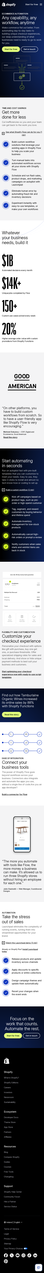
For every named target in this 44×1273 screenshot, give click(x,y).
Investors (8, 1092)
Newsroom (9, 1097)
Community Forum (12, 1196)
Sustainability (10, 1102)
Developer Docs (11, 1117)
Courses (7, 1167)
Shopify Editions (11, 1082)
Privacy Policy (10, 1238)
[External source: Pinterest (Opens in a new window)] (6, 1261)
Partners (7, 1132)
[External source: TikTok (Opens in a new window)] (29, 1255)
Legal (6, 1234)
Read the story (12, 714)
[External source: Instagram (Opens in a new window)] (23, 1255)
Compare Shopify (11, 1157)
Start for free (31, 4)
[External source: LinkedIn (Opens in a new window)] (35, 1255)
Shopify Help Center (13, 1192)
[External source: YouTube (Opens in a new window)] (18, 1255)
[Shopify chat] (38, 1267)
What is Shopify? (11, 1077)
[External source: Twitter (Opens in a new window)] (12, 1255)
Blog (6, 1152)
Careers (7, 1087)
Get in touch (29, 49)
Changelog (8, 1176)
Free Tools (8, 1171)
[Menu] (41, 4)
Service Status (10, 1206)
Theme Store (10, 1122)
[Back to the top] (6, 1061)
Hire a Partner (10, 1201)
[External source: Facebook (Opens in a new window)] (6, 1255)
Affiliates (7, 1137)
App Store (8, 1127)
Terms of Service (11, 1229)
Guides (7, 1162)
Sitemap (7, 1243)
